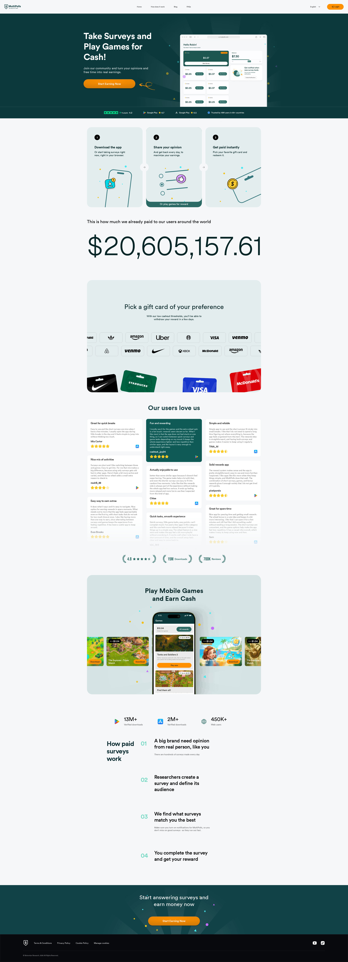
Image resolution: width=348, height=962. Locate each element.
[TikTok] (323, 943)
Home (139, 7)
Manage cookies (101, 943)
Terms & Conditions (43, 943)
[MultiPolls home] (12, 6)
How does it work (158, 7)
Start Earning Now (109, 83)
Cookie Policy (82, 943)
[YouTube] (315, 943)
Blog (175, 7)
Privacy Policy (63, 943)
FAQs (189, 7)
